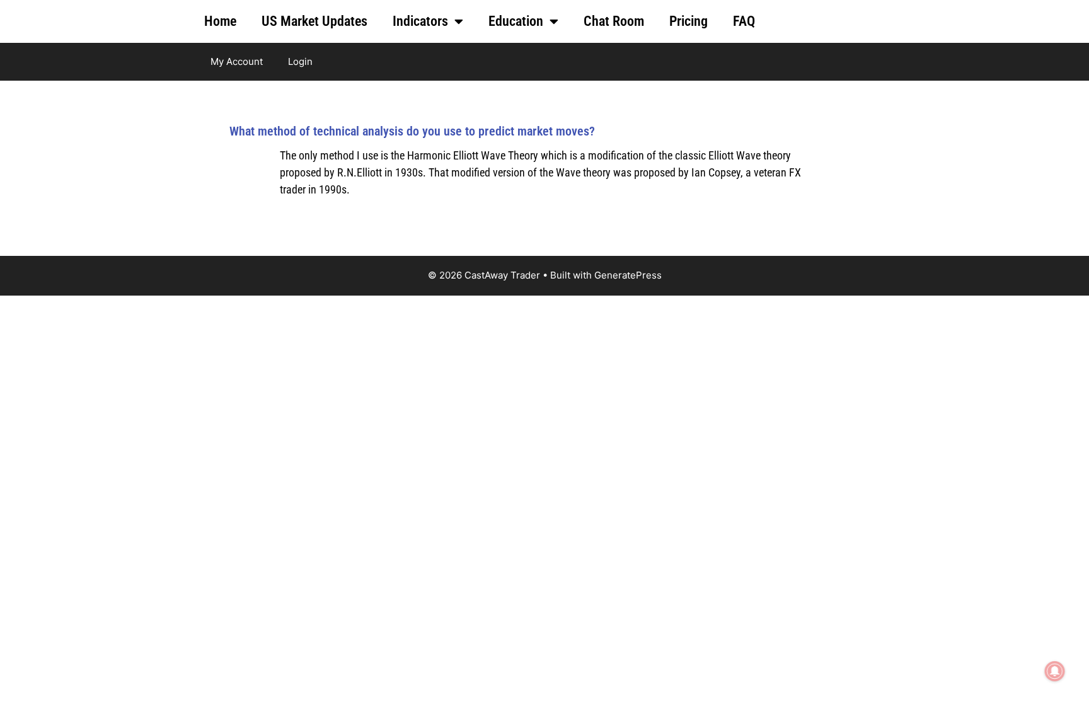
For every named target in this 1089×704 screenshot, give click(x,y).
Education (515, 21)
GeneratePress (628, 275)
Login (300, 61)
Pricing (688, 21)
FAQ (744, 21)
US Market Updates (314, 21)
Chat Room (614, 21)
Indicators (420, 21)
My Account (236, 61)
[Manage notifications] (1055, 671)
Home (220, 21)
